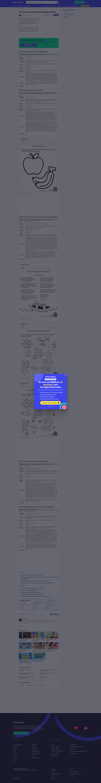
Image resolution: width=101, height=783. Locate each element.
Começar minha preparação (49, 403)
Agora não (50, 406)
